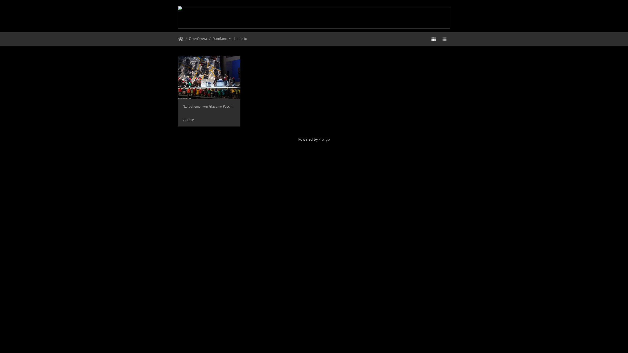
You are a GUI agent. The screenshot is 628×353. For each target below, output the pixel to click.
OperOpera (198, 38)
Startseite (180, 39)
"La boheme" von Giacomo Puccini (208, 106)
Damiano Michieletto (229, 38)
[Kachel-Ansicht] (433, 39)
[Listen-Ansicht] (444, 39)
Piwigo (324, 139)
